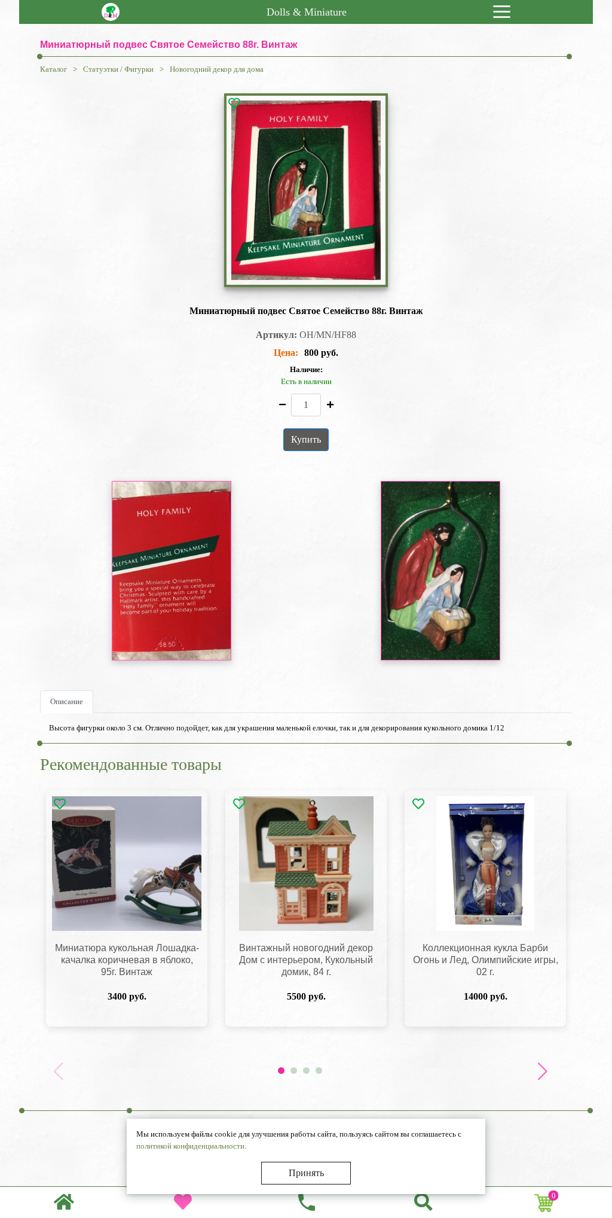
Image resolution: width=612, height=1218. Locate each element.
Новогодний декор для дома (217, 69)
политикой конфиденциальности (190, 1145)
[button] (542, 1071)
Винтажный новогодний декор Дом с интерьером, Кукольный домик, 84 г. (306, 960)
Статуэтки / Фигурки (118, 69)
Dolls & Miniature (307, 12)
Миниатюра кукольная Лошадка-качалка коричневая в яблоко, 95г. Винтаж (127, 960)
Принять (306, 1173)
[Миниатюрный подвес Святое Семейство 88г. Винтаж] (306, 190)
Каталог (53, 69)
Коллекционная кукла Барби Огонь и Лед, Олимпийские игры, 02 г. (485, 960)
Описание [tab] (66, 701)
